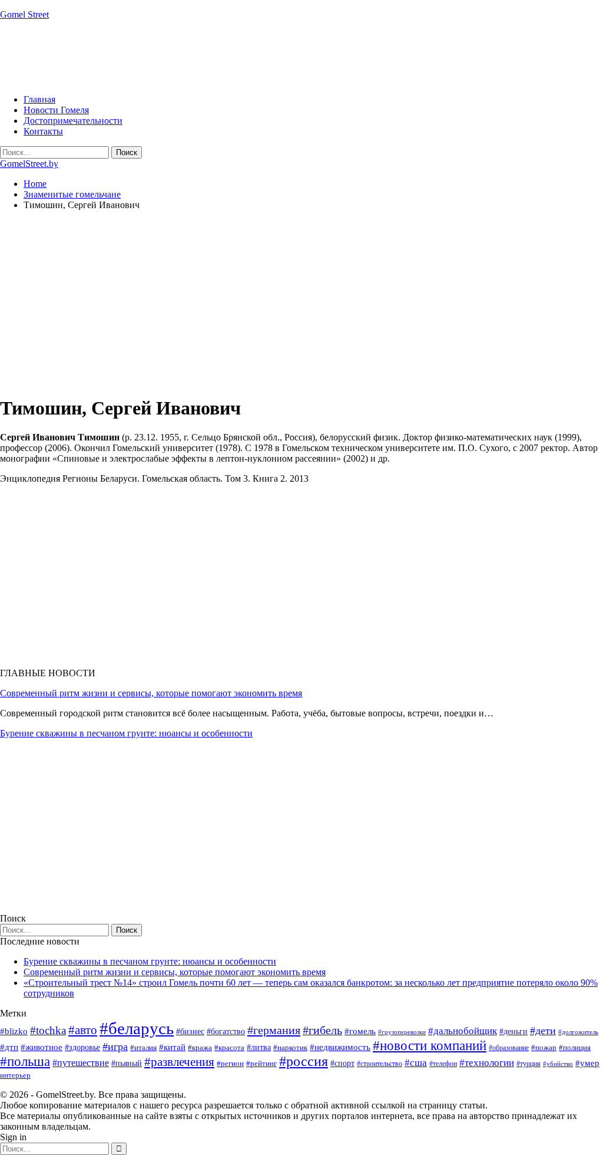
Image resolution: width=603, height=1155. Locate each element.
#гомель (360, 1031)
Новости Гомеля (56, 110)
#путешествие (80, 1063)
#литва (259, 1047)
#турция (528, 1063)
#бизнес (190, 1031)
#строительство (379, 1063)
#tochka (48, 1030)
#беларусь (137, 1028)
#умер (587, 1063)
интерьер (15, 1075)
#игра (115, 1046)
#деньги (513, 1031)
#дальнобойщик (462, 1030)
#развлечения (179, 1062)
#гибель (322, 1030)
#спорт (342, 1063)
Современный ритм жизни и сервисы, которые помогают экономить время (151, 693)
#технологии (486, 1062)
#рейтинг (261, 1063)
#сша (416, 1062)
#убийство (558, 1064)
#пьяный (126, 1063)
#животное (41, 1047)
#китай (172, 1047)
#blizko (14, 1031)
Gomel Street (24, 14)
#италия (143, 1047)
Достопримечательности (73, 121)
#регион (230, 1063)
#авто (82, 1030)
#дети (543, 1030)
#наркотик (290, 1047)
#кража (200, 1047)
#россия (303, 1061)
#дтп (9, 1047)
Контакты (43, 131)
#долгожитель (578, 1031)
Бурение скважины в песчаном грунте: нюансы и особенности (126, 733)
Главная (39, 99)
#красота (229, 1047)
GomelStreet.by (29, 164)
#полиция (575, 1047)
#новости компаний (429, 1045)
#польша (25, 1061)
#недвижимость (340, 1047)
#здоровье (82, 1047)
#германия (273, 1030)
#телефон (443, 1063)
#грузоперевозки (402, 1031)
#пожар (543, 1047)
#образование (509, 1048)
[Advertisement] (214, 56)
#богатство (226, 1031)
